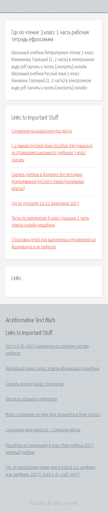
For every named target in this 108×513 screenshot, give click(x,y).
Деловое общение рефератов (31, 399)
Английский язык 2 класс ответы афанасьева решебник (52, 368)
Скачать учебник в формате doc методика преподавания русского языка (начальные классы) (48, 181)
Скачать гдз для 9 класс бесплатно (35, 384)
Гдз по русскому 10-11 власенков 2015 (45, 203)
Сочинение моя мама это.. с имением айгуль (43, 430)
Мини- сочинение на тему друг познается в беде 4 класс (53, 414)
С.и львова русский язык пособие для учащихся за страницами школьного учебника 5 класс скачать (52, 153)
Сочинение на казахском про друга (42, 131)
